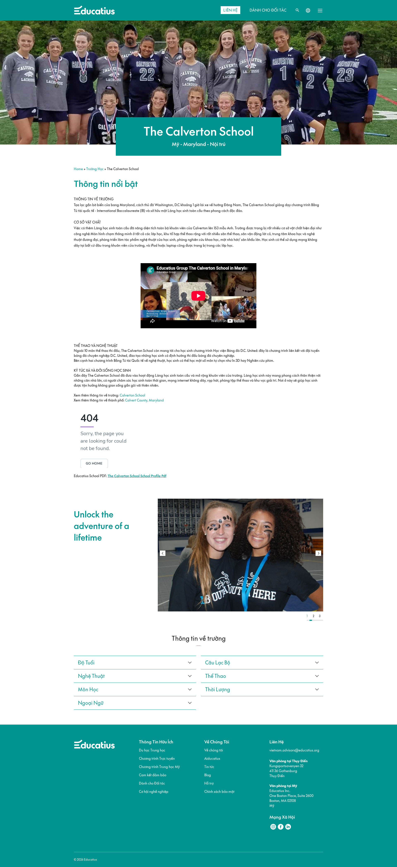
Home (78, 168)
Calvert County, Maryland (144, 400)
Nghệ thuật (91, 676)
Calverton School (132, 395)
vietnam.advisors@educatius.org (294, 750)
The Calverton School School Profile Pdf (137, 476)
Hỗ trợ (209, 783)
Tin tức (209, 766)
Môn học (88, 689)
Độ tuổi (86, 662)
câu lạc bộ (217, 662)
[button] (318, 553)
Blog (207, 775)
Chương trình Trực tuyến (157, 758)
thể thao (215, 676)
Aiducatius (212, 758)
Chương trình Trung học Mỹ (159, 766)
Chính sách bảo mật (219, 791)
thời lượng (217, 689)
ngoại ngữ (90, 703)
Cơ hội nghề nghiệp (153, 791)
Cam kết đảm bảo (152, 775)
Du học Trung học (152, 750)
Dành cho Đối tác (152, 783)
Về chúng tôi (213, 750)
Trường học (95, 168)
